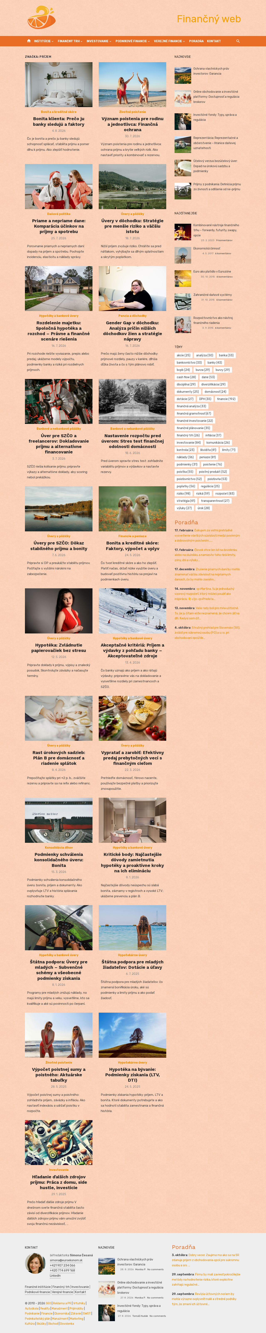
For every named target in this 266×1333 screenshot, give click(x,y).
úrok (204, 508)
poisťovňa (217, 479)
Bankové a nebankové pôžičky (59, 429)
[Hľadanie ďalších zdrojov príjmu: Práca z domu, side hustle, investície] (58, 1142)
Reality (45, 1308)
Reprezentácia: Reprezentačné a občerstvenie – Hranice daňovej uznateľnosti (215, 143)
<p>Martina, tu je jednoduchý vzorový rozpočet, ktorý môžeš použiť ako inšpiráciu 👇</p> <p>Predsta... (204, 594)
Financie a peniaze (132, 536)
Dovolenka (67, 1324)
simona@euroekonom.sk (66, 1260)
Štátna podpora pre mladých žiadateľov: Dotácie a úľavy (133, 964)
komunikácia (218, 442)
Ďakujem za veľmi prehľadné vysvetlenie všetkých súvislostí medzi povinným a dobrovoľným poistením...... (207, 535)
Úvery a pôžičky (132, 214)
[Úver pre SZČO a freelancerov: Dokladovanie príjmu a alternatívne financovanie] (58, 401)
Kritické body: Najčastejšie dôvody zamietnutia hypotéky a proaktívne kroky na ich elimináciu (132, 862)
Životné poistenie (132, 112)
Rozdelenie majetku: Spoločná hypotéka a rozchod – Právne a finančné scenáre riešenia (59, 331)
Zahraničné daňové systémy (212, 295)
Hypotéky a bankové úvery (58, 316)
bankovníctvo (189, 362)
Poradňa (196, 41)
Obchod (53, 1324)
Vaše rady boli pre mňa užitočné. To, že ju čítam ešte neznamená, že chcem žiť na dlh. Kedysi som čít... (207, 613)
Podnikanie (32, 1313)
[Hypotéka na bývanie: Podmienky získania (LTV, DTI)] (132, 1035)
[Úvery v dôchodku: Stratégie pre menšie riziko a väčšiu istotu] (132, 186)
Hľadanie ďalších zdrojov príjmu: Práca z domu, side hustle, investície (58, 1182)
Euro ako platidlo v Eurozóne (212, 271)
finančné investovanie (195, 421)
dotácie (185, 399)
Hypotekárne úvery (132, 955)
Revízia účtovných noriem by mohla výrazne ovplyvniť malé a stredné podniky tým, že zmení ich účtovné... (204, 1299)
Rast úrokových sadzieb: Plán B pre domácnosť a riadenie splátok (58, 758)
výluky (184, 508)
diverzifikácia (213, 384)
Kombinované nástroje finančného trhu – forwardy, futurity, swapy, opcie (216, 230)
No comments (155, 1269)
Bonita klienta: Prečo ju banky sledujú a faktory (58, 121)
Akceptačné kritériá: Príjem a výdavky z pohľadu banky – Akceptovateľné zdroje (132, 650)
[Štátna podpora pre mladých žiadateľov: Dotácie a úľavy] (132, 927)
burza (203, 370)
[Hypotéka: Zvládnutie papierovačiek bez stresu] (58, 610)
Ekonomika (61, 1313)
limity (228, 450)
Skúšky (41, 1324)
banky (215, 362)
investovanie (189, 442)
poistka (185, 472)
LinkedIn (55, 1275)
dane (208, 377)
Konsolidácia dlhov (59, 847)
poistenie (212, 464)
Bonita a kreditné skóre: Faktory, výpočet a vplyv (132, 545)
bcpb (183, 370)
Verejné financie (168, 41)
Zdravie (76, 1313)
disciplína (186, 384)
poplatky (186, 486)
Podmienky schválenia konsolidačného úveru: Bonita (58, 860)
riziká (203, 493)
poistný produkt (213, 472)
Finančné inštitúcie (38, 1287)
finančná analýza (191, 406)
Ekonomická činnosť (206, 248)
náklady (185, 457)
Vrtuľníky (79, 1303)
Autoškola (31, 1308)
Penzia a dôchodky (132, 316)
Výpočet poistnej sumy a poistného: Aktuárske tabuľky (58, 1075)
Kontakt (214, 41)
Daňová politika (58, 214)
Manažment (60, 1308)
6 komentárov (223, 253)
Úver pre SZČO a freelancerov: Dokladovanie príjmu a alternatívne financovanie (59, 444)
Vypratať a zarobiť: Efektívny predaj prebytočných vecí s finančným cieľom (132, 758)
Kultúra (30, 1324)
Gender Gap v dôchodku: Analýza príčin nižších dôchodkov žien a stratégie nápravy (132, 331)
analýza (204, 355)
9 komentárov (224, 240)
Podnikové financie (131, 41)
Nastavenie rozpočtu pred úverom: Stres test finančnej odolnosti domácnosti (132, 441)
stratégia (186, 501)
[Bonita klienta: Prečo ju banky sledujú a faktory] (58, 84)
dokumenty (188, 392)
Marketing (76, 1319)
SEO (48, 1303)
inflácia (213, 435)
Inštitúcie (42, 41)
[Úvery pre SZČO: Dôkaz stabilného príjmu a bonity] (58, 508)
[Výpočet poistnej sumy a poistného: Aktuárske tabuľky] (58, 1035)
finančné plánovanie (193, 428)
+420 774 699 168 (62, 1270)
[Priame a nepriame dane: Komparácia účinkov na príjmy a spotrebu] (58, 186)
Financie (47, 1313)
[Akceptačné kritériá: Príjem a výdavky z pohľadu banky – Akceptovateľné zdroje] (132, 610)
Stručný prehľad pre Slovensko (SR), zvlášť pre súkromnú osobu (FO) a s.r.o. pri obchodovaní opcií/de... (207, 633)
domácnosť (215, 392)
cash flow (186, 377)
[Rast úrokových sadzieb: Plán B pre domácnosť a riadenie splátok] (58, 718)
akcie (183, 355)
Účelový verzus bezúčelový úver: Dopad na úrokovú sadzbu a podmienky (215, 166)
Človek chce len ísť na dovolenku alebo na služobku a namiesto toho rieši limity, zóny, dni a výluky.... (206, 555)
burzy (223, 370)
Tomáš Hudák (140, 1315)
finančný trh (188, 435)
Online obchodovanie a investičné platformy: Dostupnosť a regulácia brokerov (216, 97)
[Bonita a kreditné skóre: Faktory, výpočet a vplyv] (132, 508)
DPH (205, 399)
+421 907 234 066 (62, 1265)
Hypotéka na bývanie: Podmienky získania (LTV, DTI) (132, 1075)
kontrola (186, 450)
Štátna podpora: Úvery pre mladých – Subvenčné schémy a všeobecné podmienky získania (58, 970)
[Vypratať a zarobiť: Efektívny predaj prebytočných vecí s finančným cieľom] (132, 718)
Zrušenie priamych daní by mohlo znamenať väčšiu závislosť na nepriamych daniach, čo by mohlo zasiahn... (207, 574)
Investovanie (97, 41)
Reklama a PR (62, 1303)
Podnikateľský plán (37, 1319)
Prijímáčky (77, 1308)
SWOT (87, 1313)
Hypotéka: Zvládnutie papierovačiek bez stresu (58, 647)
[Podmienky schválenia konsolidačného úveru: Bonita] (58, 820)
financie (226, 399)
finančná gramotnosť (194, 413)
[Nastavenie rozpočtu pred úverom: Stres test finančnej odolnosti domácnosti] (132, 401)
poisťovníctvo (189, 479)
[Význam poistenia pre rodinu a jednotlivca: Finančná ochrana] (132, 84)
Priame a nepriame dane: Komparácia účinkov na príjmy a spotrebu (59, 226)
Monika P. (140, 1269)
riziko (183, 493)
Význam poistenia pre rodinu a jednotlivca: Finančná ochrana (133, 124)
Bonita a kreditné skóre (58, 112)
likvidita (208, 450)
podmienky (187, 464)
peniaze (208, 457)
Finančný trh (69, 41)
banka (226, 355)
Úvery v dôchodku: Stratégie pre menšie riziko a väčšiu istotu (132, 226)
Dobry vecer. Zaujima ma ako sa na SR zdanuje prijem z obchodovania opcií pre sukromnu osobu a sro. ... (205, 1260)
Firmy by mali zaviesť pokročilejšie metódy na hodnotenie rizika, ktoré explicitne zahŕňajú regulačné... (206, 1279)
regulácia (210, 486)
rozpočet (225, 493)
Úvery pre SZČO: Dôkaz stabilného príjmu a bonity (58, 545)
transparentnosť (215, 501)
